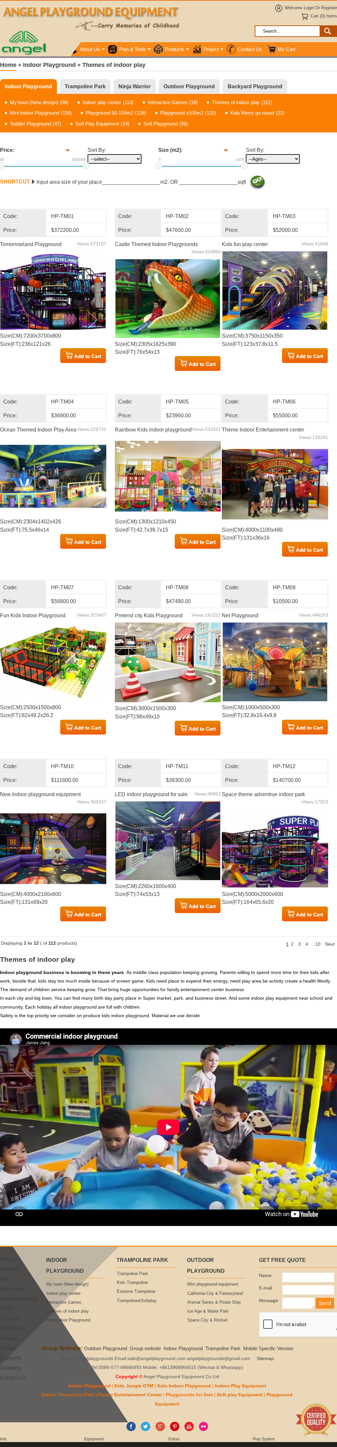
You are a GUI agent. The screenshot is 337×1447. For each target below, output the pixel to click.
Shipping (10, 1368)
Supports (10, 1358)
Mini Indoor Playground (41, 113)
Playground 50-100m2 (116, 113)
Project (211, 49)
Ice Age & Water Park (208, 1311)
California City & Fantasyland (215, 1293)
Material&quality (19, 1298)
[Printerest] (174, 1430)
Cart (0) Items (324, 16)
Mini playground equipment (212, 1284)
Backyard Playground (255, 86)
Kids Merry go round (257, 113)
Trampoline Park (85, 86)
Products (174, 49)
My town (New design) (39, 102)
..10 (317, 944)
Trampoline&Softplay (137, 1300)
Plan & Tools (132, 49)
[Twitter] (145, 1430)
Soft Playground (165, 123)
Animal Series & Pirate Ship (214, 1302)
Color (6, 1308)
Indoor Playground (28, 86)
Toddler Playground (35, 123)
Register (329, 8)
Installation (12, 1289)
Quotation (11, 1328)
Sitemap (265, 1358)
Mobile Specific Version (268, 1348)
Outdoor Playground (189, 86)
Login (309, 8)
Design (8, 1259)
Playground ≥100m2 (188, 113)
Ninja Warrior (134, 86)
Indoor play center (108, 102)
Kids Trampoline (132, 1282)
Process (9, 1318)
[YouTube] (189, 1430)
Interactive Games (173, 102)
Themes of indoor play (242, 102)
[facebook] (131, 1430)
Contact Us (250, 49)
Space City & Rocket (207, 1320)
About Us (90, 49)
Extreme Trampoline (136, 1291)
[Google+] (160, 1430)
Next (330, 944)
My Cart (286, 49)
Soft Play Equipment (102, 123)
